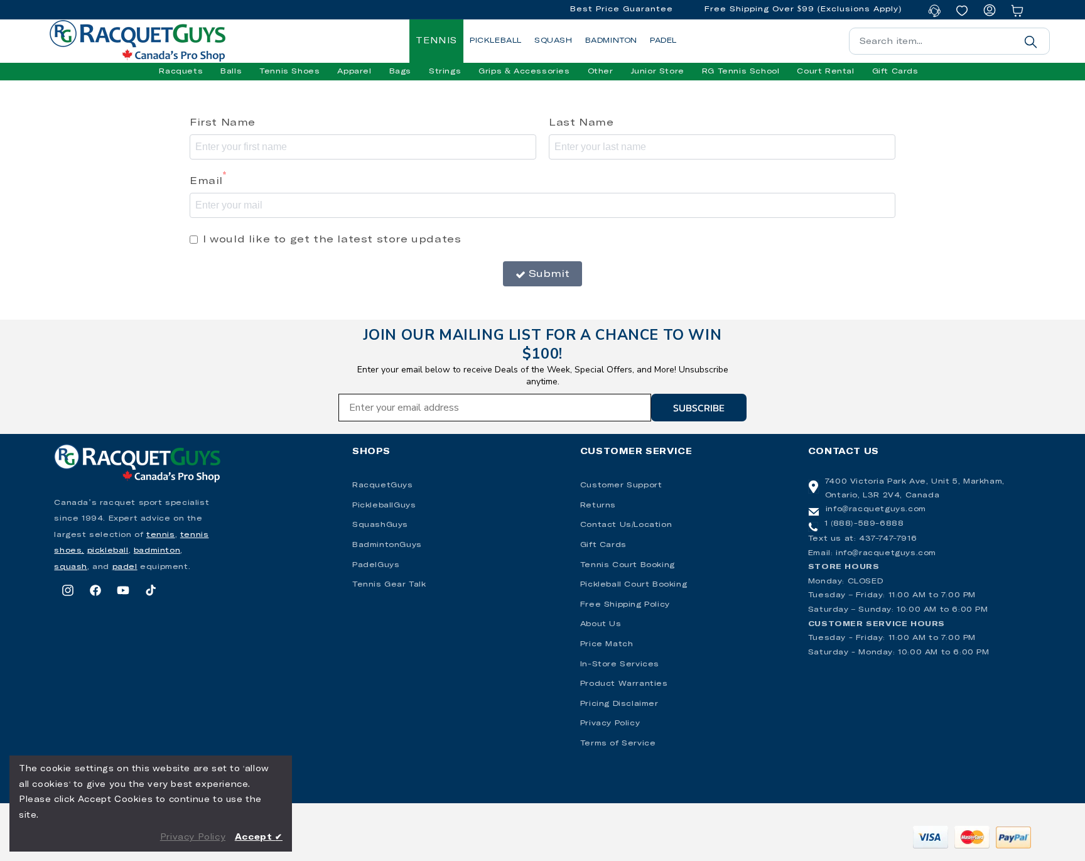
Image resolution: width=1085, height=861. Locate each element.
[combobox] (949, 41)
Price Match (607, 644)
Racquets (181, 71)
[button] (181, 71)
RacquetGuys (382, 485)
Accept (259, 837)
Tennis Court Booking (627, 565)
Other (600, 71)
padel (125, 567)
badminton (157, 551)
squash (70, 567)
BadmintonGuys (387, 545)
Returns (598, 505)
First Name (223, 122)
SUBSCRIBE (699, 407)
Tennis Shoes (289, 71)
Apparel (354, 71)
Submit (549, 274)
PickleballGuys (384, 505)
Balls (231, 71)
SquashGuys (380, 525)
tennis (160, 535)
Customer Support (621, 485)
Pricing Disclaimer (619, 704)
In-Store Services (619, 664)
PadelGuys (375, 565)
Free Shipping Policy (625, 605)
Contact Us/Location (626, 525)
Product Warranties (624, 684)
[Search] (1031, 41)
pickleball (108, 551)
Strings (445, 71)
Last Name (581, 122)
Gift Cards (603, 545)
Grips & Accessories (523, 71)
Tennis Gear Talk (389, 584)
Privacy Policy (610, 723)
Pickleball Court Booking (633, 584)
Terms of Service (618, 743)
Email (208, 179)
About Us (601, 624)
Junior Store (657, 71)
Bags (400, 71)
